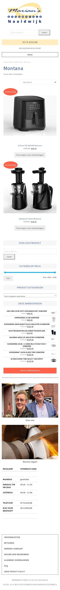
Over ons (30, 420)
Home (5, 62)
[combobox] (30, 295)
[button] (30, 54)
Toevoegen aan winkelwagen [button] (30, 155)
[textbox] (30, 296)
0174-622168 (30, 42)
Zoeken (44, 32)
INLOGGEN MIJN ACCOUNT (30, 48)
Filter (8, 278)
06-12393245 (26, 508)
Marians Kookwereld (30, 13)
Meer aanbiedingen (30, 370)
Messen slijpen (30, 461)
